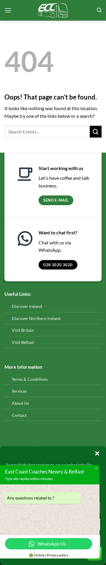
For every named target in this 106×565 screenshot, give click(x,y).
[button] (97, 453)
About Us (20, 403)
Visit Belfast (23, 342)
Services (19, 390)
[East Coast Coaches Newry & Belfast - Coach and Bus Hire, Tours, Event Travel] (53, 10)
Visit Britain (23, 330)
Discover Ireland (27, 306)
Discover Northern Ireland (36, 318)
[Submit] (96, 131)
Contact (19, 415)
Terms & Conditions (30, 379)
